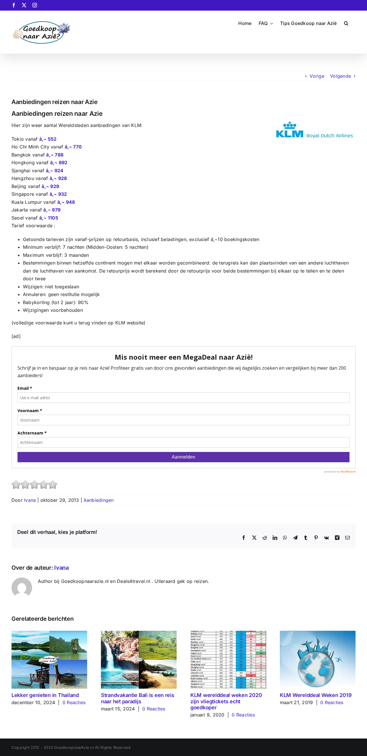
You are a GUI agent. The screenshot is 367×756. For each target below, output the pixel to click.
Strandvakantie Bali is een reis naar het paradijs (137, 698)
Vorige (317, 76)
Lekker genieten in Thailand (45, 695)
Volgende (340, 76)
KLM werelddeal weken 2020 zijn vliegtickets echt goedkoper (226, 701)
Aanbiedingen (98, 500)
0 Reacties (74, 702)
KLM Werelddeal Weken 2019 (316, 695)
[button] (346, 23)
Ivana (30, 500)
